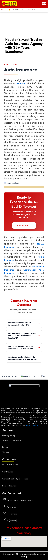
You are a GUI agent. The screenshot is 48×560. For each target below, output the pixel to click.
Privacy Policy (32, 425)
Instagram (12, 513)
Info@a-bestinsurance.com (20, 500)
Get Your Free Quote (24, 225)
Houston (21, 83)
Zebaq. (24, 556)
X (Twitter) (12, 520)
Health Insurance (10, 486)
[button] (44, 4)
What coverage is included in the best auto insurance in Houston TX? (24, 358)
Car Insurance (8, 472)
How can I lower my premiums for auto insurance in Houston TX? (24, 347)
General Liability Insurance (15, 479)
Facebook (11, 507)
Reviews (5, 447)
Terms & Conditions (11, 440)
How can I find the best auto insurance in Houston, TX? (24, 323)
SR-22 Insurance (10, 464)
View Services (40, 10)
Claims (5, 452)
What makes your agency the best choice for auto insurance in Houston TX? (24, 335)
